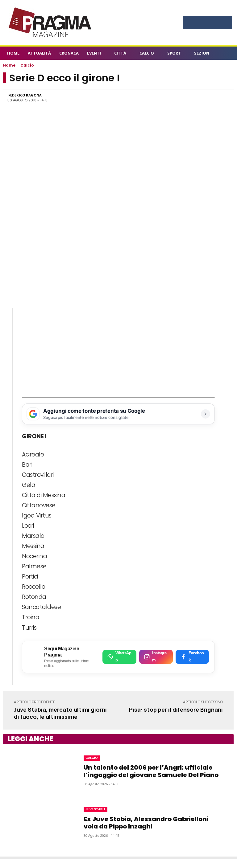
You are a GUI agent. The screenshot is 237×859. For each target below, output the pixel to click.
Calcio (27, 65)
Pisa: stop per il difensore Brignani (176, 709)
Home (9, 65)
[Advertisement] (118, 351)
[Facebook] (190, 22)
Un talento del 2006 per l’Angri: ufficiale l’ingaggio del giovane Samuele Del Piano (151, 771)
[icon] (226, 54)
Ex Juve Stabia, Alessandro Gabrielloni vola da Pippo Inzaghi (146, 823)
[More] (222, 97)
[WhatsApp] (166, 97)
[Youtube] (224, 22)
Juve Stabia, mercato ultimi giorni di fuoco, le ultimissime (60, 713)
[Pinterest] (207, 22)
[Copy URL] (208, 97)
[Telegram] (194, 97)
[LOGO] (50, 22)
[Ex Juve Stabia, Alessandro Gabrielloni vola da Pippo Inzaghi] (37, 821)
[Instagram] (199, 22)
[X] (216, 22)
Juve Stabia (95, 809)
